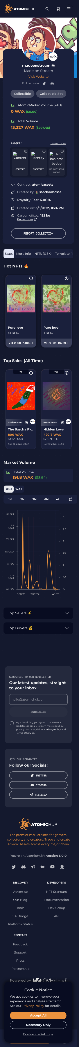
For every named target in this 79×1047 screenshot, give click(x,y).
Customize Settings (38, 1034)
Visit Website (38, 77)
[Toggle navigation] (69, 8)
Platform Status (20, 924)
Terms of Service (25, 732)
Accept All (38, 1015)
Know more (25, 219)
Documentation (56, 900)
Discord (41, 785)
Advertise (20, 892)
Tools (20, 908)
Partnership (20, 969)
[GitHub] (62, 866)
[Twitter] (13, 866)
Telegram (41, 794)
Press (20, 961)
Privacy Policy (53, 729)
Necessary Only (38, 1025)
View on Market (21, 343)
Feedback (20, 944)
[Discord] (23, 866)
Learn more (58, 143)
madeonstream (36, 65)
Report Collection (38, 233)
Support (20, 952)
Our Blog (20, 900)
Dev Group (56, 908)
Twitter (41, 775)
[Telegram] (33, 866)
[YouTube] (52, 866)
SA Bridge (20, 916)
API (56, 916)
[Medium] (42, 866)
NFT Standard (56, 892)
